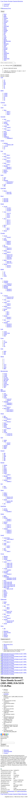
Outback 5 (9, 532)
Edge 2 (8, 155)
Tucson (5, 264)
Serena (5, 427)
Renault (5, 49)
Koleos (5, 472)
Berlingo (6, 143)
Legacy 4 (9, 524)
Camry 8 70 (9, 567)
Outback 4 (9, 531)
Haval (5, 27)
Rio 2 (8, 311)
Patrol (5, 423)
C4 (4, 147)
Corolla (5, 568)
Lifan (5, 38)
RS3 (5, 82)
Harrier (5, 575)
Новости (6, 635)
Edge (5, 153)
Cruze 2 (8, 130)
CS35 (5, 105)
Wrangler (6, 287)
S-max (5, 172)
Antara (5, 440)
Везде (5, 14)
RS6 (5, 84)
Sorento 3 (9, 318)
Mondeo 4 (9, 168)
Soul (5, 320)
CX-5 (5, 364)
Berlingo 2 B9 (10, 144)
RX (4, 346)
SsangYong (6, 53)
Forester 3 (9, 519)
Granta (5, 331)
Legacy (5, 523)
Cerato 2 (9, 303)
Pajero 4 (8, 407)
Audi (5, 15)
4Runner (6, 556)
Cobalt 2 (9, 127)
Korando (6, 510)
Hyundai (6, 30)
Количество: (4, 738)
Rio (4, 310)
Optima (5, 306)
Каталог (5, 76)
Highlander (6, 576)
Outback (6, 528)
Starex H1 (9, 261)
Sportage (6, 322)
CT (4, 340)
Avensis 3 (9, 560)
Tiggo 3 (8, 111)
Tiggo (5, 110)
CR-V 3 (8, 221)
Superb (5, 499)
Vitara (5, 550)
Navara (5, 420)
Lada (5, 35)
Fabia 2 (5, 493)
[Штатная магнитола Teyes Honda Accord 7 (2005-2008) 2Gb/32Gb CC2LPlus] (14, 655)
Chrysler (6, 123)
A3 (4, 80)
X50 (5, 352)
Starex (5, 260)
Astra (5, 441)
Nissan (5, 45)
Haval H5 (6, 198)
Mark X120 (6, 587)
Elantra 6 (9, 244)
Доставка (10, 1)
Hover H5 (9, 192)
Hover (5, 191)
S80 (4, 628)
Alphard (5, 557)
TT (4, 88)
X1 (4, 97)
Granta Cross (7, 333)
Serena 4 (9, 428)
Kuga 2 (8, 164)
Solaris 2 (9, 252)
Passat (5, 610)
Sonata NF (9, 258)
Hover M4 (9, 193)
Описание (6, 750)
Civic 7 (8, 214)
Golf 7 (8, 604)
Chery (5, 19)
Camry (5, 561)
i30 (4, 245)
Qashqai (5, 424)
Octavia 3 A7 (10, 498)
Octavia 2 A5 (10, 497)
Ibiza (5, 486)
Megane (5, 476)
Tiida (5, 431)
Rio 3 (8, 313)
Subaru (5, 54)
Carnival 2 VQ (10, 297)
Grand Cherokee (7, 285)
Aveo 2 (8, 120)
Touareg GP (9, 622)
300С (8, 124)
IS (4, 345)
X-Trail (5, 432)
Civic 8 (8, 216)
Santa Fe (6, 246)
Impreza (5, 522)
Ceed (5, 299)
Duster (5, 469)
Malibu (5, 134)
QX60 (5, 276)
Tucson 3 (9, 266)
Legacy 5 (9, 526)
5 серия (5, 96)
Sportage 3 (9, 325)
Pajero (5, 405)
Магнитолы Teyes (8, 644)
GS (4, 273)
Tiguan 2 (9, 618)
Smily (5, 351)
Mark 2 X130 (10, 588)
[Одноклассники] (3, 734)
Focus (5, 159)
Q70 (5, 274)
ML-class (6, 380)
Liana (5, 543)
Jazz (5, 226)
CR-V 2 (8, 220)
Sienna (5, 594)
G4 (4, 272)
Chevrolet (6, 20)
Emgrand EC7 (10, 181)
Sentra (5, 425)
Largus (5, 334)
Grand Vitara (7, 537)
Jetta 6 (8, 608)
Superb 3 (9, 502)
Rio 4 (8, 314)
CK (4, 179)
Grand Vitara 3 (10, 539)
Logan (5, 473)
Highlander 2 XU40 (11, 578)
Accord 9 (9, 210)
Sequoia (5, 592)
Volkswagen (6, 58)
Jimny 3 (8, 542)
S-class (5, 383)
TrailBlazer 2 (10, 138)
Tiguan (5, 616)
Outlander (6, 401)
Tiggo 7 (8, 114)
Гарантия (15, 1)
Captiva (5, 122)
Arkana (5, 465)
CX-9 (5, 367)
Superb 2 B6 (10, 501)
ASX (5, 393)
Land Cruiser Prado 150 (9, 586)
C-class (5, 375)
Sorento (5, 315)
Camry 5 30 (9, 563)
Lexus (5, 37)
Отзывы (6, 636)
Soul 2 (8, 321)
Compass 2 (9, 283)
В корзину (3, 744)
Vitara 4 (8, 551)
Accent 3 (9, 237)
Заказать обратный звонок (10, 68)
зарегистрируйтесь (22, 791)
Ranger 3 (6, 171)
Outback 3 (9, 530)
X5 (4, 100)
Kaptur (5, 470)
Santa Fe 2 (9, 248)
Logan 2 (9, 474)
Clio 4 (5, 468)
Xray (5, 335)
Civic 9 (8, 217)
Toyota (5, 57)
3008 (5, 456)
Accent (5, 235)
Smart (5, 385)
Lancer (5, 397)
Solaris (5, 250)
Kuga (5, 163)
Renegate (6, 286)
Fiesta (5, 156)
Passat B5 (9, 612)
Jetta (5, 606)
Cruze (5, 128)
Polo (5, 614)
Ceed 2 (8, 301)
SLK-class (6, 384)
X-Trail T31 (9, 433)
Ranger (5, 170)
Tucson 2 (9, 265)
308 (4, 458)
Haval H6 (6, 200)
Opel (5, 46)
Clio (5, 466)
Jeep (5, 33)
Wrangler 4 (9, 290)
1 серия (5, 93)
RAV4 (5, 591)
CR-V (5, 218)
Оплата (6, 1)
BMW (5, 16)
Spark (5, 135)
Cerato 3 (9, 305)
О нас (2, 1)
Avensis (5, 559)
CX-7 (5, 365)
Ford (5, 23)
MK (5, 185)
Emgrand (6, 180)
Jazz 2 (8, 228)
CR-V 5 (8, 224)
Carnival (6, 295)
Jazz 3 (8, 229)
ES (4, 343)
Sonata (5, 253)
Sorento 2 (9, 317)
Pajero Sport (6, 408)
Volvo (5, 60)
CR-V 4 (8, 222)
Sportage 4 (9, 326)
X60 (5, 354)
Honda (5, 29)
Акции (5, 633)
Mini (5, 42)
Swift (5, 544)
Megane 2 (9, 477)
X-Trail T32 (9, 435)
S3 (4, 85)
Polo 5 (8, 615)
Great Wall (6, 26)
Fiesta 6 (8, 157)
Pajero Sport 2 (10, 409)
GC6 (5, 184)
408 (4, 460)
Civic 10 (9, 213)
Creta (5, 238)
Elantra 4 (9, 241)
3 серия (5, 94)
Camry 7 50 (9, 565)
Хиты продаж (7, 632)
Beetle (5, 602)
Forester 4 (9, 520)
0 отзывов (6, 690)
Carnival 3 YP (10, 298)
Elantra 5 (9, 242)
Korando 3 (9, 511)
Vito (5, 387)
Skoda (5, 52)
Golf (5, 603)
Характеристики (8, 751)
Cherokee (6, 281)
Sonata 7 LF (9, 256)
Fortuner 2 (9, 574)
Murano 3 (9, 419)
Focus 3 (8, 161)
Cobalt (5, 126)
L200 (5, 396)
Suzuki (5, 56)
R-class (5, 381)
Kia (4, 34)
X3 (4, 98)
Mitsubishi (6, 43)
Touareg (5, 619)
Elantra (5, 240)
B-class (5, 373)
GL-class (6, 377)
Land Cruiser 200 (8, 583)
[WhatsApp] (6, 734)
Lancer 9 (9, 400)
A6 (4, 81)
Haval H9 (6, 201)
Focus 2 (8, 160)
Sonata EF (9, 257)
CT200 (5, 342)
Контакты (20, 1)
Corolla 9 (9, 570)
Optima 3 (9, 307)
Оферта (20, 794)
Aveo (5, 119)
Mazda (5, 39)
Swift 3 (8, 546)
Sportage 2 (9, 324)
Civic (5, 211)
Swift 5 (8, 547)
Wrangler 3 (9, 289)
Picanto (5, 309)
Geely (5, 25)
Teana (5, 429)
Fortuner (6, 572)
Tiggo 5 (8, 112)
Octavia (5, 495)
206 (4, 453)
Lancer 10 (9, 399)
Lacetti (5, 132)
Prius (5, 590)
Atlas (5, 177)
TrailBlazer (6, 136)
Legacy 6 (9, 527)
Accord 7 (9, 207)
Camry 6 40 (9, 564)
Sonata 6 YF (9, 254)
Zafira (5, 448)
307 (4, 457)
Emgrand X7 (10, 183)
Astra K (8, 444)
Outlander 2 (9, 403)
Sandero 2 (9, 481)
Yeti (4, 503)
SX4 (5, 548)
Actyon (5, 508)
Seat (5, 50)
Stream (5, 230)
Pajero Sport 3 (10, 411)
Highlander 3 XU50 (11, 579)
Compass (6, 282)
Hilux (5, 580)
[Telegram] (8, 734)
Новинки (6, 631)
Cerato (5, 302)
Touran (5, 623)
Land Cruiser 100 (8, 582)
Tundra (5, 595)
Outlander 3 (9, 404)
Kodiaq (5, 494)
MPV (5, 368)
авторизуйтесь (10, 791)
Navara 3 (9, 421)
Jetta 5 (8, 607)
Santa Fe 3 (9, 249)
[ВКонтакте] (1, 734)
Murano (5, 417)
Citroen (5, 22)
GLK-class (6, 379)
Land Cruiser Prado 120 (9, 584)
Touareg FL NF (10, 620)
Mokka (5, 447)
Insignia (5, 445)
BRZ (5, 516)
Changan (6, 18)
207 (4, 454)
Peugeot (5, 47)
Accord (5, 206)
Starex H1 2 (9, 262)
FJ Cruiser (6, 571)
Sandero (5, 480)
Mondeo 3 (9, 167)
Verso (5, 596)
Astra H (8, 442)
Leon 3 (5, 487)
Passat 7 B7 (9, 611)
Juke (5, 416)
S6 (4, 86)
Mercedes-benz (7, 41)
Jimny (5, 540)
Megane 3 (9, 478)
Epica (5, 131)
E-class (5, 376)
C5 (4, 148)
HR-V (5, 225)
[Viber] (4, 734)
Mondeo (6, 166)
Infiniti (5, 31)
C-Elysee (6, 146)
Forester (5, 518)
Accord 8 (9, 209)
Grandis (5, 395)
